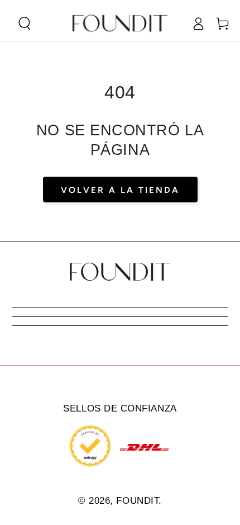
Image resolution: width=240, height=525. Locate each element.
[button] (24, 23)
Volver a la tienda (120, 190)
